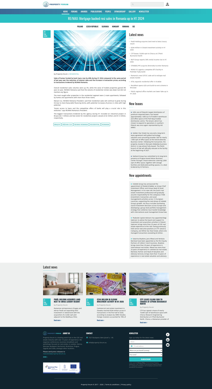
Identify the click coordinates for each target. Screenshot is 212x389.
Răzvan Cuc (67, 124)
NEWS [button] (65, 11)
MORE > (45, 357)
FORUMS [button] (74, 11)
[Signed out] (167, 5)
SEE (133, 27)
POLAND (80, 27)
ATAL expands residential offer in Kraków (146, 82)
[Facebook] (167, 334)
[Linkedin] (167, 339)
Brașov (57, 124)
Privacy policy (126, 384)
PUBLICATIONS (96, 11)
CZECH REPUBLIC (92, 27)
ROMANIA (125, 27)
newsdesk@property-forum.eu (54, 354)
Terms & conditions (112, 384)
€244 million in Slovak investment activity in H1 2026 (110, 300)
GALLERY (132, 11)
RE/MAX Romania (81, 124)
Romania (105, 124)
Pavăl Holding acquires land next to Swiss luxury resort (67, 300)
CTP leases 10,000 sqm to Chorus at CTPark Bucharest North (153, 301)
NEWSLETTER (144, 11)
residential (95, 124)
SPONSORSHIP (119, 11)
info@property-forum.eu (98, 342)
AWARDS (84, 11)
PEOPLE (108, 11)
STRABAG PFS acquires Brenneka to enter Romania (149, 66)
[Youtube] (167, 345)
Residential (74, 74)
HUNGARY (115, 27)
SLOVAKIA (105, 27)
